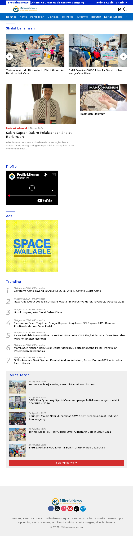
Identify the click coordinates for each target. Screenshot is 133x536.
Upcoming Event (28, 522)
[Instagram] (63, 509)
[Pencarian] (125, 9)
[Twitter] (57, 509)
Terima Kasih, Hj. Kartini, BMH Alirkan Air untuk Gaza (62, 384)
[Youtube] (70, 509)
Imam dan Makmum (92, 113)
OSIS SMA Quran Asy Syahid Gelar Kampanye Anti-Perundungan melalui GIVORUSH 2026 (74, 402)
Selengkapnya (65, 462)
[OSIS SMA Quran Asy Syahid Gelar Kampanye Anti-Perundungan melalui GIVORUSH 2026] (17, 402)
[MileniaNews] (24, 9)
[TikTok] (76, 509)
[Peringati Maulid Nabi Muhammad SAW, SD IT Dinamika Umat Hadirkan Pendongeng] (17, 418)
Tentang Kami (20, 518)
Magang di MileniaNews (100, 522)
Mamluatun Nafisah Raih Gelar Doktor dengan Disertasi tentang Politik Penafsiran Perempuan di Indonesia (65, 349)
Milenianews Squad (58, 518)
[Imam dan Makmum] (103, 97)
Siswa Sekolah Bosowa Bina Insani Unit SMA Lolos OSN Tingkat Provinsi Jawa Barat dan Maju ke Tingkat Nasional (69, 337)
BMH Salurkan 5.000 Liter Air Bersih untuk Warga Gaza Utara (95, 72)
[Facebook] (51, 509)
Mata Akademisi (16, 128)
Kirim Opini (74, 522)
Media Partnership (109, 518)
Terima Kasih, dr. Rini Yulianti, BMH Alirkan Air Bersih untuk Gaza (35, 72)
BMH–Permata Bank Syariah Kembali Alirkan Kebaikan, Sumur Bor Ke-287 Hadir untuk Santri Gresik (68, 362)
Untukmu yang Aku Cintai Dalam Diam (38, 312)
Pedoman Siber (84, 518)
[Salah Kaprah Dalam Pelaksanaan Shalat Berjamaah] (41, 104)
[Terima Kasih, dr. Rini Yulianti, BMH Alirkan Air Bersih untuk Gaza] (35, 50)
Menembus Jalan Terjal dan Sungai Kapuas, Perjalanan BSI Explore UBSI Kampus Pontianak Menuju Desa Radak (64, 325)
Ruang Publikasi (53, 522)
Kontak (37, 518)
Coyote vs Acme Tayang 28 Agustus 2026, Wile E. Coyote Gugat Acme (57, 290)
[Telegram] (83, 509)
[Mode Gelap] (119, 9)
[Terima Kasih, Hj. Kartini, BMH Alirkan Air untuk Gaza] (17, 387)
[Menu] (8, 9)
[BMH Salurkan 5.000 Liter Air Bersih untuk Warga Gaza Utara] (98, 50)
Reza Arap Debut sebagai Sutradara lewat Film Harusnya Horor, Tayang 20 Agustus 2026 (69, 301)
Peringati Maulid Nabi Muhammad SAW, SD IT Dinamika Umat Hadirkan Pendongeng (73, 417)
